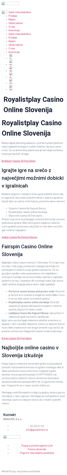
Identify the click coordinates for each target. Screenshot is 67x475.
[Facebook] (7, 459)
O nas (12, 26)
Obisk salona (16, 23)
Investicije (14, 30)
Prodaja (13, 37)
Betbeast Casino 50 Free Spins (19, 161)
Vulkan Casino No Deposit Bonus (19, 237)
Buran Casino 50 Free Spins (17, 338)
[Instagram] (17, 459)
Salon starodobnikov (20, 34)
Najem (12, 19)
